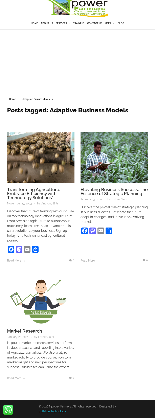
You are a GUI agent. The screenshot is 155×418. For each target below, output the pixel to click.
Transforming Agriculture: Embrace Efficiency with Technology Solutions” (33, 193)
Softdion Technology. (52, 411)
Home (12, 99)
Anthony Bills (50, 203)
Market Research (24, 331)
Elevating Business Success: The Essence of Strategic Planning (114, 191)
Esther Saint (120, 199)
